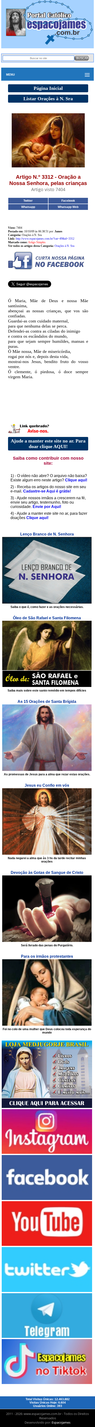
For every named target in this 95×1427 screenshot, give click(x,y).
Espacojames (61, 1422)
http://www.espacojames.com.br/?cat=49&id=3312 (45, 238)
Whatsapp (28, 207)
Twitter (28, 200)
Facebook (68, 200)
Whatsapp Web (68, 207)
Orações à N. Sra (64, 246)
